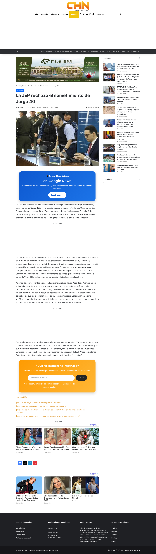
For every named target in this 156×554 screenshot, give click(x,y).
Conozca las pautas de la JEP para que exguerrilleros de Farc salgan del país (49, 416)
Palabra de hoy (93, 52)
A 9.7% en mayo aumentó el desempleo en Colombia (39, 403)
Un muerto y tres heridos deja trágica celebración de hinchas (42, 406)
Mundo (76, 52)
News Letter (20, 531)
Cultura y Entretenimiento (63, 52)
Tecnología (115, 52)
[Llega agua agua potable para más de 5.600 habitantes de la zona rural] (109, 168)
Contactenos (20, 534)
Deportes (49, 52)
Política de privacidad (23, 538)
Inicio (36, 14)
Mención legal (20, 528)
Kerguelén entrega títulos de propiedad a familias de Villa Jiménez (127, 147)
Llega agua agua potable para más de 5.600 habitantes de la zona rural (127, 167)
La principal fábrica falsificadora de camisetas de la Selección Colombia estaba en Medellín (50, 411)
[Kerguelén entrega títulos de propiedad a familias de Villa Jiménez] (109, 148)
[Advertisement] (78, 33)
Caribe (42, 52)
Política (102, 52)
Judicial (65, 14)
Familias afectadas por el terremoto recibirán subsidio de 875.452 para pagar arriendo (128, 157)
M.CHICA (20, 107)
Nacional (74, 14)
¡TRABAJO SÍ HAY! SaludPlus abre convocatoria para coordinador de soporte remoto (128, 89)
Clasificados (135, 52)
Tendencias (125, 52)
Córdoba (54, 14)
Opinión (83, 52)
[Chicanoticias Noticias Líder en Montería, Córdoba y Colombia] (78, 5)
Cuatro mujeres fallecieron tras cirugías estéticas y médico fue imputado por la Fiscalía (128, 66)
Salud (108, 52)
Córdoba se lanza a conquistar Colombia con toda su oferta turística (128, 99)
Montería (44, 14)
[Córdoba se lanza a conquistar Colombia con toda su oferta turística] (109, 100)
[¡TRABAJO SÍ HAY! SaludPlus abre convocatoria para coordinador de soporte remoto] (109, 90)
